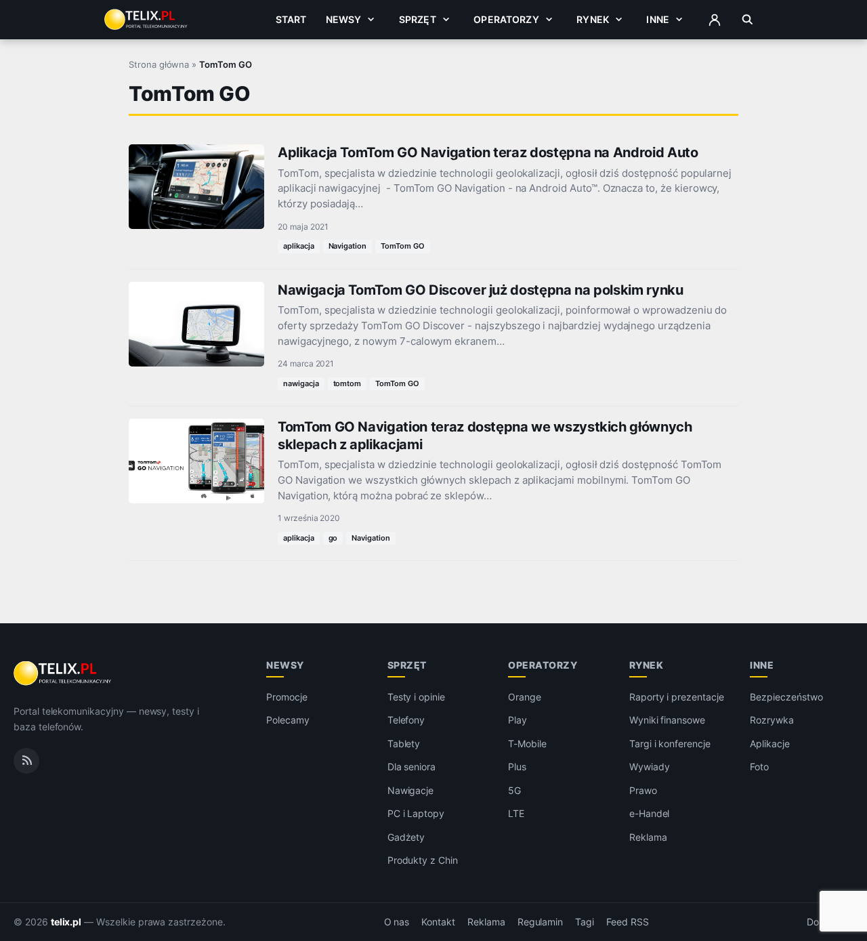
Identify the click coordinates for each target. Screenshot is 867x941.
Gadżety (406, 837)
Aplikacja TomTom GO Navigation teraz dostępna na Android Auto (488, 152)
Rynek (592, 19)
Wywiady (649, 766)
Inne (657, 19)
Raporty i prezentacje (676, 697)
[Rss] (26, 761)
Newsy (344, 19)
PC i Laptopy (415, 813)
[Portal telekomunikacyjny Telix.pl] (63, 673)
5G (514, 790)
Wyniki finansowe (667, 720)
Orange (524, 697)
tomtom (347, 383)
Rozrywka (772, 720)
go (333, 538)
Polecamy (288, 720)
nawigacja (301, 383)
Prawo (643, 790)
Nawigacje (410, 790)
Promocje (287, 697)
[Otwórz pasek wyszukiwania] (747, 19)
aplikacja (298, 246)
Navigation (348, 246)
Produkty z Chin (422, 860)
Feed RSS (627, 922)
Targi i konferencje (670, 743)
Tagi (584, 922)
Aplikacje (770, 743)
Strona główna (159, 64)
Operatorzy (505, 19)
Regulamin (540, 922)
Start (291, 19)
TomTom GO (403, 246)
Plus (517, 766)
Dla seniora (411, 766)
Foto (759, 766)
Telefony (406, 720)
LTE (516, 813)
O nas (397, 922)
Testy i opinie (416, 697)
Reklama (648, 837)
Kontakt (438, 922)
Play (517, 720)
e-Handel (649, 813)
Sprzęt (417, 19)
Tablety (404, 743)
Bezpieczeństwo (786, 697)
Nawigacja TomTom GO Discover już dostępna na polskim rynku (480, 290)
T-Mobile (527, 743)
